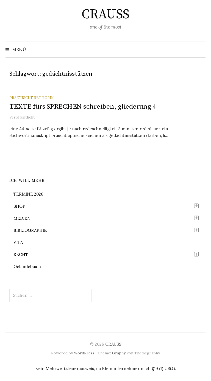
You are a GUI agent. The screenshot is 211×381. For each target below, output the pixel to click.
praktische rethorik (31, 97)
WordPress (84, 353)
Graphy (119, 353)
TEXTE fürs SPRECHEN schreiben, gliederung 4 (82, 106)
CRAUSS (105, 14)
